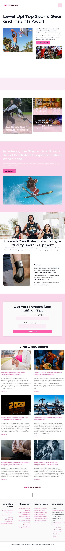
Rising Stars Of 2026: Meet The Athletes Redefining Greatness (46, 463)
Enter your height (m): (32, 323)
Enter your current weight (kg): (32, 315)
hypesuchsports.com (58, 510)
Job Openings (9, 519)
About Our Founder (7, 511)
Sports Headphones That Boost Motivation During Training (13, 373)
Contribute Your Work (7, 523)
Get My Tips (32, 331)
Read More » (4, 391)
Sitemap (58, 528)
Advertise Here (9, 521)
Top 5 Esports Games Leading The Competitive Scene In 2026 (14, 418)
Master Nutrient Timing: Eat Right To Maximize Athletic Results (48, 373)
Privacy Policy (58, 530)
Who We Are (9, 513)
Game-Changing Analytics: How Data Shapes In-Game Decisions (15, 463)
